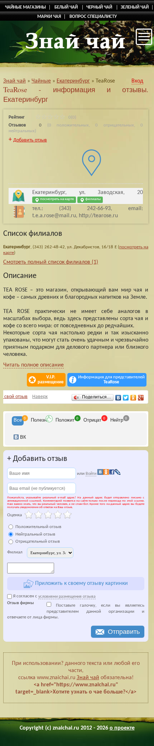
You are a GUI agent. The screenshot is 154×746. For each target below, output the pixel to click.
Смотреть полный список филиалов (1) (50, 262)
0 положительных (69, 125)
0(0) (71, 117)
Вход (137, 81)
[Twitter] (126, 397)
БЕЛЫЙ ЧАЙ (66, 7)
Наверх (40, 396)
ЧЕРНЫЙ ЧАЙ (99, 7)
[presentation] (18, 421)
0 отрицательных (114, 125)
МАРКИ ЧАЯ (49, 16)
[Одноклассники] (133, 397)
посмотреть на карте (56, 199)
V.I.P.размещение (51, 379)
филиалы (93, 199)
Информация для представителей (111, 379)
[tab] (18, 421)
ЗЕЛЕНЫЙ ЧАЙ (135, 7)
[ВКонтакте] (118, 397)
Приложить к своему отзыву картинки (81, 584)
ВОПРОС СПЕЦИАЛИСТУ (93, 16)
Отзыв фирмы (20, 603)
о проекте (122, 728)
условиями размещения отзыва (67, 597)
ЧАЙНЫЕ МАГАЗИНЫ (25, 7)
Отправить (124, 631)
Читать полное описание (33, 365)
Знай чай (88, 678)
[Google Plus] (141, 397)
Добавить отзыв (30, 140)
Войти (91, 474)
